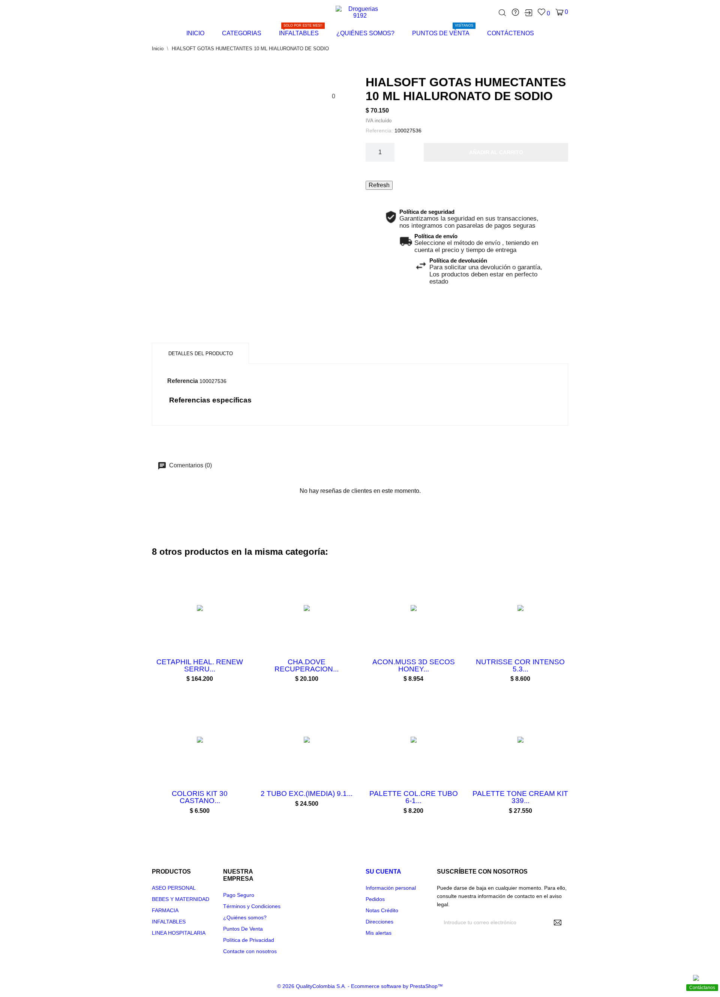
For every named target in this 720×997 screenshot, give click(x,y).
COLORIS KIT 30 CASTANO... (200, 797)
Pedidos (375, 899)
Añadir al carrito (496, 152)
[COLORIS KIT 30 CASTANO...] (190, 789)
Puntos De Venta (243, 929)
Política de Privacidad (248, 940)
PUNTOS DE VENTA (442, 30)
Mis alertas (379, 933)
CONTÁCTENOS (510, 33)
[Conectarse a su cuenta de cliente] (528, 12)
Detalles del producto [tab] (200, 353)
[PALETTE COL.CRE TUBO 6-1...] (404, 789)
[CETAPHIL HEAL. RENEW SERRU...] (190, 657)
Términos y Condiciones (251, 906)
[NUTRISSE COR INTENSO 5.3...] (511, 657)
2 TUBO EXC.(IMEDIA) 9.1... (306, 793)
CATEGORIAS (241, 33)
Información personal (391, 888)
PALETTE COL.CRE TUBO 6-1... (413, 797)
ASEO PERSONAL (174, 888)
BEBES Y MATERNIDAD (180, 899)
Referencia (182, 381)
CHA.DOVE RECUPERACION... (306, 665)
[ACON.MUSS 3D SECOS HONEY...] (404, 657)
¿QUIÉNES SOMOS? (365, 33)
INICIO (195, 33)
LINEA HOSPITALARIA (179, 933)
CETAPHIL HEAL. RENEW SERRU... (199, 665)
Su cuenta (383, 871)
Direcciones (379, 922)
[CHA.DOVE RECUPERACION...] (297, 657)
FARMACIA (165, 910)
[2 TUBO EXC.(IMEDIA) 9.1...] (297, 789)
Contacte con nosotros (250, 951)
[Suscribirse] (557, 922)
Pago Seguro (238, 895)
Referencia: (379, 131)
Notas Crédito (382, 910)
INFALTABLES (300, 30)
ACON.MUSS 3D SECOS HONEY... (413, 665)
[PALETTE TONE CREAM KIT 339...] (511, 789)
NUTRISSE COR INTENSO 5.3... (520, 665)
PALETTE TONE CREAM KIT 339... (520, 797)
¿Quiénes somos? (245, 917)
